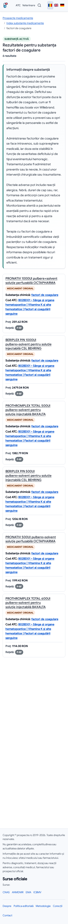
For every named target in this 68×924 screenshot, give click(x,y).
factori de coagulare (44, 295)
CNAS (6, 892)
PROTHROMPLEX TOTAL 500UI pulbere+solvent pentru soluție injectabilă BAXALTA (27, 410)
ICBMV (37, 892)
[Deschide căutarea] (39, 5)
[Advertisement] (34, 765)
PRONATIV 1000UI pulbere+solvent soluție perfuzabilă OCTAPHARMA (31, 280)
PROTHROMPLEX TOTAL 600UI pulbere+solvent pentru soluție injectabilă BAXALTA (27, 603)
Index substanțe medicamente (25, 23)
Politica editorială (23, 906)
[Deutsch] (62, 5)
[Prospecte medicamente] (6, 5)
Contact (7, 915)
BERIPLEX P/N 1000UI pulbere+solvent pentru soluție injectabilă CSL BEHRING (28, 344)
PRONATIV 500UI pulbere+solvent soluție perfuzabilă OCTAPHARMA (30, 539)
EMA (28, 892)
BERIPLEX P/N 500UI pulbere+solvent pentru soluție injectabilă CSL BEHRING (28, 475)
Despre (7, 906)
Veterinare (28, 5)
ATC (18, 5)
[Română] (50, 5)
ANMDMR (17, 892)
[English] (56, 5)
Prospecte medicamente (18, 18)
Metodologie (43, 906)
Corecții (57, 906)
